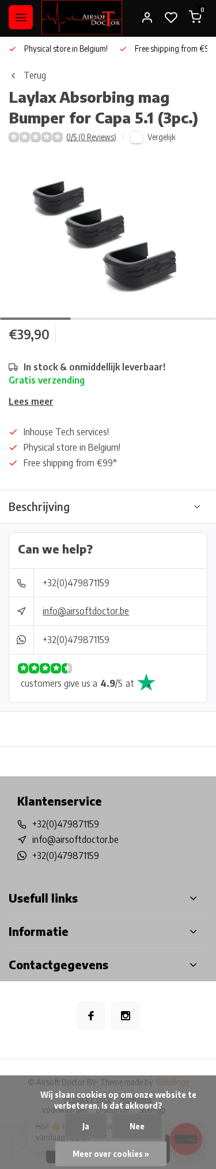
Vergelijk (161, 137)
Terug (35, 75)
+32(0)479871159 (76, 583)
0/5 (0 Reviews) (91, 137)
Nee (137, 1126)
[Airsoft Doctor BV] (81, 17)
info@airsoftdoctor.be (86, 611)
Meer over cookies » (111, 1154)
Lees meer (31, 401)
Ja (85, 1126)
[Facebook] (91, 1015)
